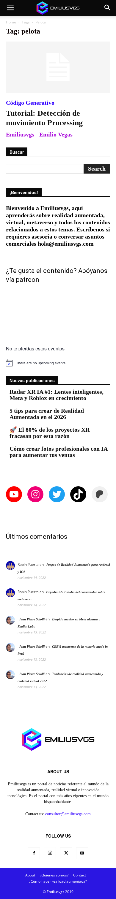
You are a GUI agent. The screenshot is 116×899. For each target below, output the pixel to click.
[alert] (58, 362)
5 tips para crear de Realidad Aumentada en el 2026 (47, 414)
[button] (10, 8)
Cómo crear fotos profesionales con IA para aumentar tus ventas (58, 452)
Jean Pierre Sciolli (32, 619)
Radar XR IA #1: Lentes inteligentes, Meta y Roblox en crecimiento (57, 395)
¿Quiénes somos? (54, 875)
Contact (79, 875)
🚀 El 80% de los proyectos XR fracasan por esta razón (50, 433)
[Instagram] (50, 853)
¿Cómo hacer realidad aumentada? (58, 881)
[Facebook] (34, 853)
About (30, 875)
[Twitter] (66, 853)
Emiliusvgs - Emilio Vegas (39, 134)
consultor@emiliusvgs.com (68, 814)
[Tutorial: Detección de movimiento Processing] (58, 67)
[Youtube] (82, 853)
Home (11, 22)
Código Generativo (30, 102)
